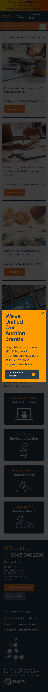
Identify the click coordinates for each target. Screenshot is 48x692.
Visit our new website (16, 374)
